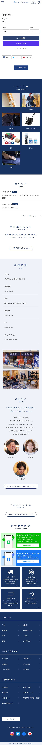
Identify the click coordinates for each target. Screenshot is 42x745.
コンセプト (5, 658)
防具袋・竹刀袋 (30, 128)
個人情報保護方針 (7, 703)
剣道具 (31, 109)
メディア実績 (5, 669)
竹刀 (11, 109)
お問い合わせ (6, 698)
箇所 (4, 27)
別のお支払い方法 (21, 49)
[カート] (39, 2)
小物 (11, 148)
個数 (31, 27)
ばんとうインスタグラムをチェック (21, 514)
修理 (11, 167)
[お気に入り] (33, 2)
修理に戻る (22, 67)
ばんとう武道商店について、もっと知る (21, 486)
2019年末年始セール (10, 208)
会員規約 (5, 687)
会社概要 (26, 669)
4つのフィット (27, 658)
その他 (31, 148)
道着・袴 (11, 128)
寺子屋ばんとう (11, 719)
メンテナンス (27, 641)
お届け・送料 (27, 687)
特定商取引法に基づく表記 (31, 698)
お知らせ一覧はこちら (29, 216)
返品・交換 (5, 692)
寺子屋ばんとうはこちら (21, 248)
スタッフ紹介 (27, 664)
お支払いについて (28, 692)
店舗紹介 (5, 664)
